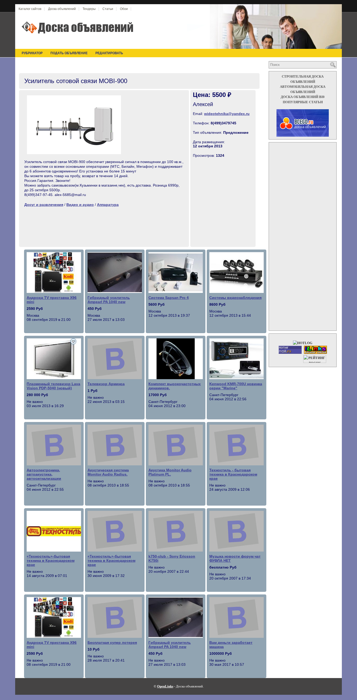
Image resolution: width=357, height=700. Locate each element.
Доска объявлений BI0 (303, 97)
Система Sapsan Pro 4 (168, 298)
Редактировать (109, 53)
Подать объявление (69, 53)
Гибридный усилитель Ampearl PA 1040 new (109, 300)
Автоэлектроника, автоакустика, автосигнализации (44, 474)
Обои (124, 9)
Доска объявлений (62, 9)
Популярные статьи (303, 102)
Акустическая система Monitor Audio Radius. (108, 472)
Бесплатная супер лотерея (112, 642)
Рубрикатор (32, 53)
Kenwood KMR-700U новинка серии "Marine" (235, 386)
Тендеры (89, 9)
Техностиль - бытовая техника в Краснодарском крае (233, 474)
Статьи (107, 9)
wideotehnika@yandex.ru (227, 114)
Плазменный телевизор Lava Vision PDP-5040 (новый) (53, 386)
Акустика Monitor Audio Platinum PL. (170, 472)
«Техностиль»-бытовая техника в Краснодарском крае (50, 560)
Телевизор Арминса (106, 384)
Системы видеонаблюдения (235, 298)
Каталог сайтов (30, 9)
